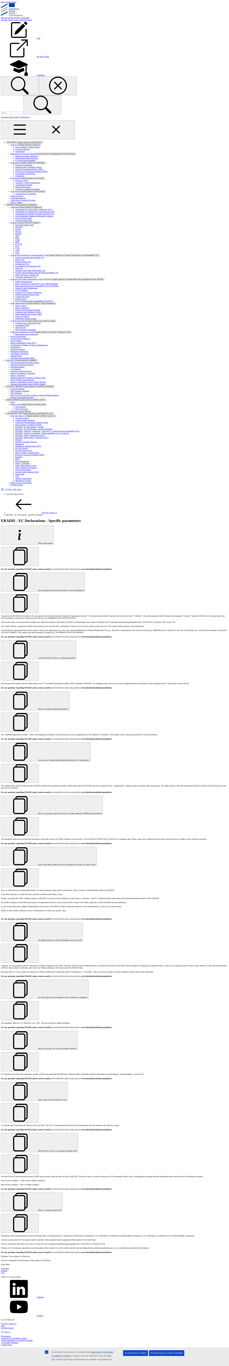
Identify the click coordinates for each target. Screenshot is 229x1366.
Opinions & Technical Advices (22, 365)
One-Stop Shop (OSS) (23, 220)
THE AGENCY (24, 142)
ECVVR (18, 244)
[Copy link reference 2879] (20, 1223)
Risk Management (22, 461)
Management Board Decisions (26, 158)
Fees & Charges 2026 (23, 218)
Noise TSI (19, 268)
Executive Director (22, 149)
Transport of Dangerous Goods (22, 332)
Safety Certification (22, 463)
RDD (17, 238)
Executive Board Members (25, 160)
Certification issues (22, 297)
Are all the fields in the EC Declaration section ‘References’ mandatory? (63, 997)
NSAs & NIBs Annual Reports (22, 380)
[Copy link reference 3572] (20, 556)
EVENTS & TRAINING (30, 386)
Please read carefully (45, 543)
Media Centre (15, 404)
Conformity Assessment (19, 354)
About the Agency (22, 418)
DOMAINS (21, 205)
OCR (17, 251)
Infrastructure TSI (22, 264)
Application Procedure (23, 185)
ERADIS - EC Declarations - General (29, 427)
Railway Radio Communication (27, 453)
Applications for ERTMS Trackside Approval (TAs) (34, 214)
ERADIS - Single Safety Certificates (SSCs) (32, 438)
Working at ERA (21, 181)
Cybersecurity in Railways (20, 339)
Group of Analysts (22, 316)
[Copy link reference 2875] (20, 1010)
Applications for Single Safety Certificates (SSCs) (34, 210)
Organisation (20, 151)
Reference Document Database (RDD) (29, 455)
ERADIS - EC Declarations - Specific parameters (33, 429)
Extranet (4, 1271)
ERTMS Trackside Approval (26, 442)
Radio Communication (23, 282)
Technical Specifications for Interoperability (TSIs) (29, 255)
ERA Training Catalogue (19, 391)
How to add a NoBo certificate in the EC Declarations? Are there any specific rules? (67, 865)
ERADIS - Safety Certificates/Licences (30, 435)
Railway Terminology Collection (22, 373)
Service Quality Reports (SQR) (27, 472)
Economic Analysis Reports (20, 371)
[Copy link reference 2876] (20, 1061)
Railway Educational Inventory (22, 397)
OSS (3, 1273)
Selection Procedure (22, 187)
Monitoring (19, 444)
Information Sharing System (25, 319)
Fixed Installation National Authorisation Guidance (34, 216)
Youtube (40, 1316)
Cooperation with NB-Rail (25, 174)
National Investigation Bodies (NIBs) (29, 169)
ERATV (18, 231)
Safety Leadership (22, 308)
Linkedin (40, 1297)
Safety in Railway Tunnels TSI (27, 275)
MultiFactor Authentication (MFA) (28, 446)
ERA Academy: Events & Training (28, 425)
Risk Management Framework (26, 334)
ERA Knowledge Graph (24, 225)
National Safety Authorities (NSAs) (28, 167)
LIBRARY (10, 360)
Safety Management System (25, 466)
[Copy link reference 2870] (20, 722)
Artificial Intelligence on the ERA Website (17, 1340)
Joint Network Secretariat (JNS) (22, 358)
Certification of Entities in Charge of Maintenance (29, 345)
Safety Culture (20, 306)
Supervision (19, 474)
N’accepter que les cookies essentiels (167, 1353)
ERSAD (18, 234)
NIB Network (20, 328)
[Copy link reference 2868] (20, 603)
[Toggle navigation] (38, 129)
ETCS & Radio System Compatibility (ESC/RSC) (34, 301)
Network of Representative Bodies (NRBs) (31, 172)
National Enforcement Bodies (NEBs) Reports (27, 384)
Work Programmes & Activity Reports (24, 363)
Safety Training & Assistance (26, 468)
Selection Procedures (23, 470)
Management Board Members (26, 156)
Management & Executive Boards (23, 154)
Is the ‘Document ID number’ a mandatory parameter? (56, 658)
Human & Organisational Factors (27, 310)
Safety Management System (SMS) (28, 314)
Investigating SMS (22, 325)
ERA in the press (21, 409)
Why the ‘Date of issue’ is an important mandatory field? (57, 1151)
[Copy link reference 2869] (20, 671)
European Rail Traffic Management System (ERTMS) (30, 279)
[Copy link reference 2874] (20, 953)
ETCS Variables (21, 290)
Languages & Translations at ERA (14, 1338)
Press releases (20, 407)
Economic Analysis (17, 349)
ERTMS (18, 440)
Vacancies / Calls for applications (27, 183)
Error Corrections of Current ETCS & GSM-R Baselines (36, 284)
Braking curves (21, 299)
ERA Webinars (16, 393)
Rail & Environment (18, 336)
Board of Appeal (16, 196)
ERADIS (18, 227)
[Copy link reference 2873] (20, 877)
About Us (14, 145)
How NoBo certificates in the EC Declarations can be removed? (60, 940)
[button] (2, 489)
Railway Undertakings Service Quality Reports (28, 382)
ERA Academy (16, 341)
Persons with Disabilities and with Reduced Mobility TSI (36, 273)
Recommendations (17, 367)
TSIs (17, 476)
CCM (17, 249)
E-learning (5, 1269)
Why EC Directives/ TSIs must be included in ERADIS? (57, 1049)
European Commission (23, 165)
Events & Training (17, 389)
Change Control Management (26, 288)
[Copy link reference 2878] (20, 1164)
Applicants (14, 207)
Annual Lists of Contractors (25, 194)
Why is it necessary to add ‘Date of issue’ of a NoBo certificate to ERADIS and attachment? (70, 813)
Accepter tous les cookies (135, 1353)
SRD (17, 236)
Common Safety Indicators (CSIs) (28, 323)
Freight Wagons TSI (23, 262)
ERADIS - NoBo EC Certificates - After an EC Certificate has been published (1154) (47, 431)
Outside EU (19, 176)
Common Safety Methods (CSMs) (28, 312)
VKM (17, 240)
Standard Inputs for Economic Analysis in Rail (27, 378)
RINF (17, 242)
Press (3, 1326)
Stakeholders (15, 163)
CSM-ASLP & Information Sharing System (31, 423)
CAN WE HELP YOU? (30, 413)
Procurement (15, 191)
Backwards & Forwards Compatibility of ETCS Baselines (37, 286)
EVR (17, 246)
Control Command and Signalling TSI (29, 258)
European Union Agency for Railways (15, 117)
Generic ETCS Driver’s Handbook (28, 292)
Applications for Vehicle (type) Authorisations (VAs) (35, 212)
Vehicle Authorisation (23, 478)
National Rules (16, 356)
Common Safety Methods (25, 420)
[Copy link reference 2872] (20, 826)
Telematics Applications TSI (25, 277)
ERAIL (18, 229)
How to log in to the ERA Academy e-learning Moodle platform (34, 395)
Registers (13, 223)
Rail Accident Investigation (25, 330)
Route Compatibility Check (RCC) (23, 343)
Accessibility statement (9, 1343)
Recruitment (15, 178)
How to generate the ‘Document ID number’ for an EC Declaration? (61, 590)
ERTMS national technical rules (27, 295)
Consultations (15, 369)
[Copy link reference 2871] (20, 773)
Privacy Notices (16, 202)
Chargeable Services (18, 198)
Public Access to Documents (21, 483)
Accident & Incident (18, 321)
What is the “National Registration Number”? (53, 709)
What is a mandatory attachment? (50, 1210)
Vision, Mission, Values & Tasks (27, 147)
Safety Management (18, 303)
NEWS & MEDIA (26, 400)
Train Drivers (15, 347)
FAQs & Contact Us (18, 416)
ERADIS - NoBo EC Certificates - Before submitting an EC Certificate (42, 433)
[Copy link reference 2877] (20, 1112)
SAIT (17, 253)
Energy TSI (19, 260)
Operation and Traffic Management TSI (30, 271)
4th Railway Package (23, 481)
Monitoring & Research (19, 352)
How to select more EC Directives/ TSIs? (52, 1100)
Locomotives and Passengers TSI (27, 266)
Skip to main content (8, 2)
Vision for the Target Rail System (23, 200)
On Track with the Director (20, 411)
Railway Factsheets (17, 376)
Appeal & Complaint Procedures (27, 189)
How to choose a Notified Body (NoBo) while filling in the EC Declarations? (64, 760)
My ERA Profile (21, 448)
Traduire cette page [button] (13, 489)
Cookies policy (6, 1345)
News (12, 402)
